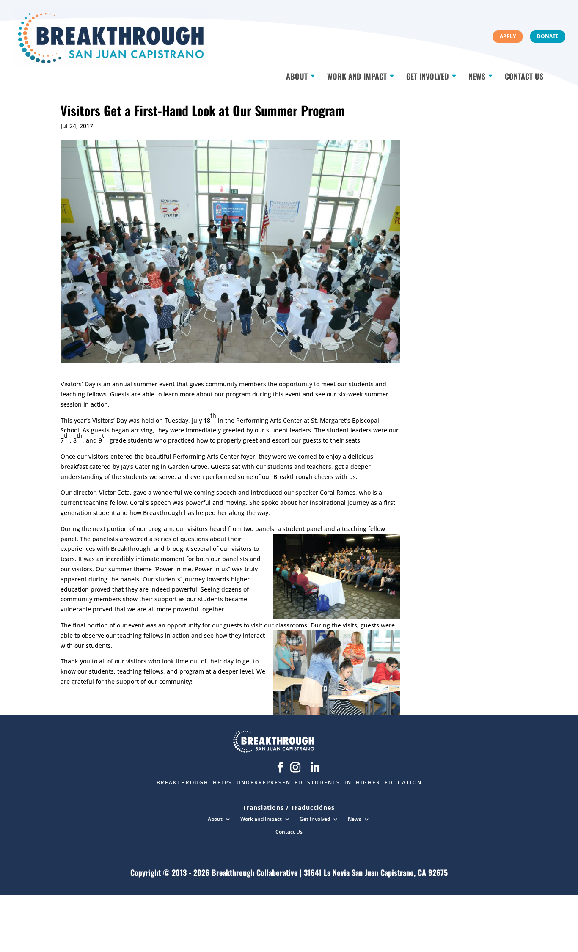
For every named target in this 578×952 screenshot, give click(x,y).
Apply (508, 36)
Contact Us (524, 77)
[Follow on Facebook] (280, 767)
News (476, 77)
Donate (548, 36)
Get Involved (427, 77)
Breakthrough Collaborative (254, 872)
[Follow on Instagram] (295, 767)
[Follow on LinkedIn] (315, 767)
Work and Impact (357, 77)
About (297, 77)
